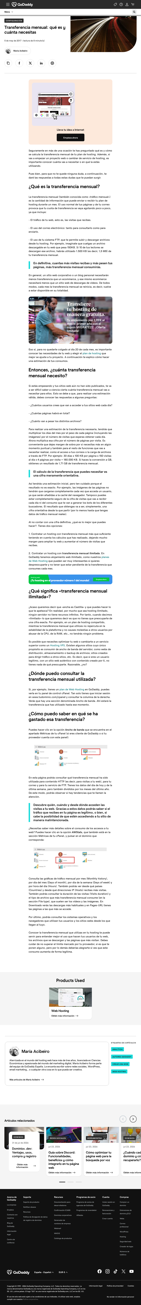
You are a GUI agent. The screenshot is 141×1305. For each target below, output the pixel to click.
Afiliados (79, 1215)
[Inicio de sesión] (127, 4)
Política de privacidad (115, 1286)
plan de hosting (92, 353)
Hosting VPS (57, 645)
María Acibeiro (20, 51)
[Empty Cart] (133, 4)
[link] (19, 63)
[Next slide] (133, 1119)
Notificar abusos (29, 1207)
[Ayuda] (121, 4)
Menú (7, 12)
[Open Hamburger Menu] (7, 4)
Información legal (95, 1286)
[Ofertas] (115, 4)
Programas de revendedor (86, 1210)
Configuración (15, 21)
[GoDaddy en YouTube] (131, 1272)
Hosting (123, 1237)
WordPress (124, 1232)
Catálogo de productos (63, 1238)
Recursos (26, 1212)
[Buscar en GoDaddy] (134, 12)
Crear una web (120, 1064)
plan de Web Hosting (71, 689)
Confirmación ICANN (62, 1210)
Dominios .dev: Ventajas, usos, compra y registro (24, 1152)
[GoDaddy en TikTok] (115, 1272)
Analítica (117, 1049)
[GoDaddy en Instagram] (107, 1272)
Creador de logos (126, 1246)
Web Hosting (119, 1072)
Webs (122, 1218)
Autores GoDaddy (121, 1057)
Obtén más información (22, 1165)
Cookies (131, 1286)
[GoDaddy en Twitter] (123, 1272)
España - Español (42, 1272)
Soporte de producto (31, 1202)
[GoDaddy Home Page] (18, 1272)
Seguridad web (125, 1241)
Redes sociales (58, 1138)
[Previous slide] (123, 1119)
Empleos (10, 1210)
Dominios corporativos (63, 1215)
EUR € (62, 1272)
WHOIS (57, 1233)
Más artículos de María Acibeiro (25, 1079)
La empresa (11, 1205)
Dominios (18, 1137)
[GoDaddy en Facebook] (99, 1272)
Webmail (57, 1228)
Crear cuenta (107, 1218)
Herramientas (94, 1138)
